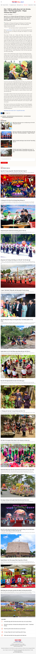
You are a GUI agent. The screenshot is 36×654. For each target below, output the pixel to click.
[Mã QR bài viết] (9, 113)
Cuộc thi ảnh (4, 116)
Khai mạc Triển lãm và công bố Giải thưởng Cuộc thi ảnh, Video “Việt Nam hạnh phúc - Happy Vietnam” (24, 132)
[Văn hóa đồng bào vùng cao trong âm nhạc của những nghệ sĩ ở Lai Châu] (18, 337)
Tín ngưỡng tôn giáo (12, 4)
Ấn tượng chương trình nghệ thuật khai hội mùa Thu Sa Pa (15, 500)
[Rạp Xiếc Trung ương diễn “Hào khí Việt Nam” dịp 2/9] (18, 186)
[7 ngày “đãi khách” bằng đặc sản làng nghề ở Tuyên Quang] (18, 305)
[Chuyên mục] (1, 1)
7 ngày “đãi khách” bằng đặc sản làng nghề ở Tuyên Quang (15, 290)
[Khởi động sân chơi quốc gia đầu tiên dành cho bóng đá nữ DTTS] (18, 605)
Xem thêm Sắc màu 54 (5, 168)
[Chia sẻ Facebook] (1, 113)
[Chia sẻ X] (3, 113)
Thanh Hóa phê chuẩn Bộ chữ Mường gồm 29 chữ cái (13, 230)
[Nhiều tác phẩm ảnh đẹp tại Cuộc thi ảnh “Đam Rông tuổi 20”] (6, 144)
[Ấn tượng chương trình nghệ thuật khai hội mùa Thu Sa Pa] (18, 515)
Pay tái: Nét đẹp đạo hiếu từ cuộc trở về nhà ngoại (12, 380)
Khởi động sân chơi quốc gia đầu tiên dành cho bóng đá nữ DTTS (16, 590)
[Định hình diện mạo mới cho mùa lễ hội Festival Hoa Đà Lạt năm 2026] (18, 485)
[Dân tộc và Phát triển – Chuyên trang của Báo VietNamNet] (14, 2)
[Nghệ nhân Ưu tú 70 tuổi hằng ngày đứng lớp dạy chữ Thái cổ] (18, 366)
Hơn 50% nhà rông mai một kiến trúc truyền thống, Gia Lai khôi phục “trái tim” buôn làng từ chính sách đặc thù (17, 530)
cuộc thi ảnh (9, 30)
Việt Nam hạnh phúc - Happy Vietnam (7, 117)
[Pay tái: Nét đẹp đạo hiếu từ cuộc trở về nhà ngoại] (18, 396)
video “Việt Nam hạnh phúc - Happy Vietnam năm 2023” (15, 116)
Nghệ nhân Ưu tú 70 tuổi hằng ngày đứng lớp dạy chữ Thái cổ (15, 351)
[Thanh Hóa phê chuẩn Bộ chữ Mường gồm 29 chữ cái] (18, 245)
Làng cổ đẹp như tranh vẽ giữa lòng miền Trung (15, 632)
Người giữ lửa (30, 4)
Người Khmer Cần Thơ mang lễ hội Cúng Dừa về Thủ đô (14, 560)
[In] (7, 113)
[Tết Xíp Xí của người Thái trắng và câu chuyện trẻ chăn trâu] (18, 455)
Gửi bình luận (4, 162)
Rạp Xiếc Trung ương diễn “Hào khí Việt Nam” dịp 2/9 (14, 171)
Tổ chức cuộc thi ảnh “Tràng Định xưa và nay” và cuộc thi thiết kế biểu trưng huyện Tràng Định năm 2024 (24, 150)
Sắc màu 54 (26, 4)
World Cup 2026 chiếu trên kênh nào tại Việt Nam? (15, 628)
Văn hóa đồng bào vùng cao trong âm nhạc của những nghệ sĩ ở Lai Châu (17, 320)
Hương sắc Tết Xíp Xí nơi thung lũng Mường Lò (13, 200)
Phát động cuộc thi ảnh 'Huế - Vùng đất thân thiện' (14, 110)
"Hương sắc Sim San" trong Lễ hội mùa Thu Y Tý (13, 411)
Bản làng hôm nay (20, 4)
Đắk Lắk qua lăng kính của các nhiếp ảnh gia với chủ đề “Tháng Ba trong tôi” (24, 123)
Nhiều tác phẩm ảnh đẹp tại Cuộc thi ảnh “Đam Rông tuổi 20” (24, 141)
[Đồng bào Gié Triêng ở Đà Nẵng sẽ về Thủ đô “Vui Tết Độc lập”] (18, 276)
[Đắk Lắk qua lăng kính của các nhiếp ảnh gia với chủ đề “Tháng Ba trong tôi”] (6, 126)
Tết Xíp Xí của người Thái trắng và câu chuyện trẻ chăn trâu (15, 440)
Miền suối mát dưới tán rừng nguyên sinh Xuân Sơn (15, 635)
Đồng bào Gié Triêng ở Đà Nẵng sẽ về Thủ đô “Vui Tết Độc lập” (16, 260)
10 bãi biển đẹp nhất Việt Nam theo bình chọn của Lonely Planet (18, 621)
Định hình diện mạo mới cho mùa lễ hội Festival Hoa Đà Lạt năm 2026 (17, 469)
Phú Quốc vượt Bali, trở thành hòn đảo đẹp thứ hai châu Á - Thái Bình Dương (19, 625)
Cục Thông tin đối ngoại (27, 116)
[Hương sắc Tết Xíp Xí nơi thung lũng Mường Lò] (18, 216)
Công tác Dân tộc (5, 4)
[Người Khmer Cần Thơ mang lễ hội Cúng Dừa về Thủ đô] (18, 576)
